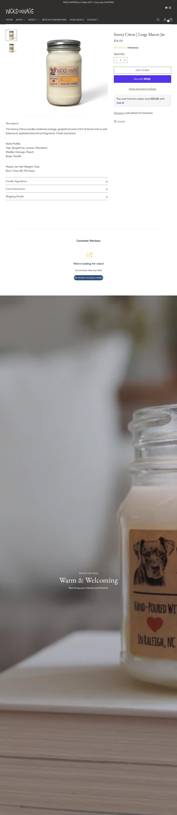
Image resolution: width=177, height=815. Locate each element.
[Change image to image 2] (11, 48)
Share (121, 121)
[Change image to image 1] (11, 35)
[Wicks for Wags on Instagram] (170, 7)
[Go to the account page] (164, 19)
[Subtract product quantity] (124, 60)
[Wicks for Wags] (19, 11)
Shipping (119, 113)
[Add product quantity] (116, 60)
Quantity (119, 54)
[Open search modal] (158, 19)
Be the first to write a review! (88, 277)
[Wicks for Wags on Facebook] (166, 7)
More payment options (142, 88)
